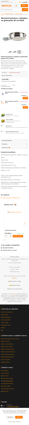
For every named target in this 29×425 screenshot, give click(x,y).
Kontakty (3, 327)
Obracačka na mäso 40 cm (10, 230)
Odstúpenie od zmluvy (6, 325)
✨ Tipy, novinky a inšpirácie (7, 378)
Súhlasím (19, 417)
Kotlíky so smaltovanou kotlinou (8, 351)
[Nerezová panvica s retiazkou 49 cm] (2, 93)
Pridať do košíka (18, 236)
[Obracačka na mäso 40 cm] (14, 218)
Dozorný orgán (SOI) (5, 320)
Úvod (2, 13)
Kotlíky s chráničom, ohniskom (7, 354)
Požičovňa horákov (5, 373)
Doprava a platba (5, 322)
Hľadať (25, 9)
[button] (4, 239)
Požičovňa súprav (5, 370)
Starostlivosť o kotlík (5, 386)
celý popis (11, 68)
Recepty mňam (5, 391)
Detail (25, 98)
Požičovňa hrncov (5, 376)
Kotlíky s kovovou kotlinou (6, 346)
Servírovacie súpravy (5, 359)
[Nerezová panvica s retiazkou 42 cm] (2, 103)
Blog (2, 330)
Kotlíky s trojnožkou (5, 341)
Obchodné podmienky (6, 317)
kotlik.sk (13, 294)
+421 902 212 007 (4, 1)
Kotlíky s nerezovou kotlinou (7, 344)
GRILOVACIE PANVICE (9, 13)
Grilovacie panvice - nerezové (10, 250)
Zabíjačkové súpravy (5, 362)
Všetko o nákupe (4, 314)
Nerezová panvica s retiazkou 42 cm (11, 197)
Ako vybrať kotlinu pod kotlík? (7, 388)
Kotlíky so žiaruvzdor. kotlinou (7, 349)
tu (20, 421)
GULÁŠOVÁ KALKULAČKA (7, 312)
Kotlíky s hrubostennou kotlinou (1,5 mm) (10, 339)
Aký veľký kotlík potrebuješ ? (7, 383)
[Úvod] (6, 5)
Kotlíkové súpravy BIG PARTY (7, 357)
